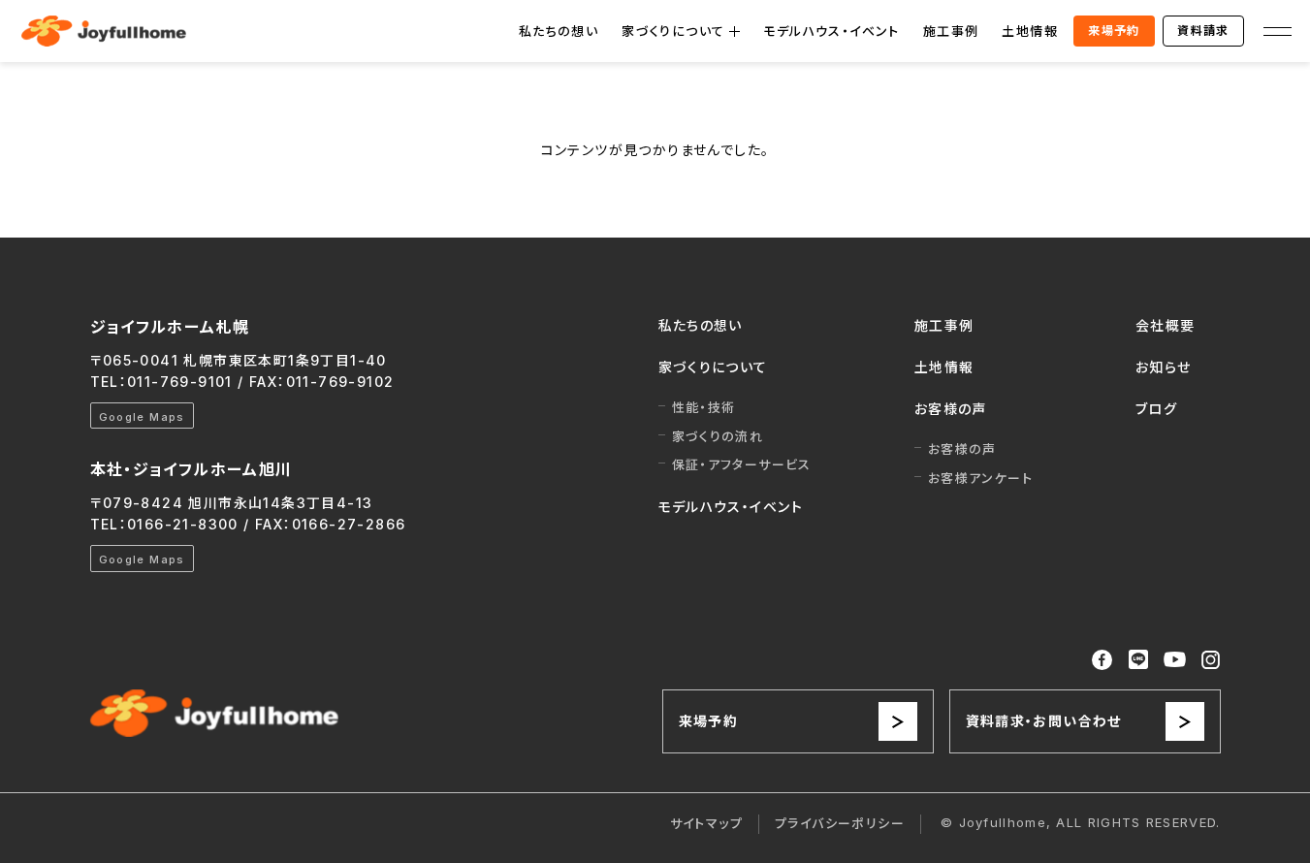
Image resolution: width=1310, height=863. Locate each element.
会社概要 (1165, 325)
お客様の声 (950, 408)
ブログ (1156, 408)
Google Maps (142, 417)
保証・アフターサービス (742, 464)
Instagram (1210, 660)
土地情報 (1030, 31)
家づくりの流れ (718, 436)
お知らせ (1163, 367)
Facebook (1102, 660)
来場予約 (1114, 30)
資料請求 (1203, 30)
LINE (1138, 659)
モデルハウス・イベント (831, 31)
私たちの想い (558, 31)
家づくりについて (673, 31)
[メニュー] (1277, 31)
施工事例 (951, 31)
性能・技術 (704, 407)
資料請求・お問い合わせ (1044, 721)
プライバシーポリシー (840, 823)
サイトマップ (706, 823)
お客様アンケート (980, 478)
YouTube (1175, 660)
